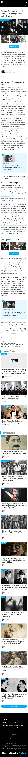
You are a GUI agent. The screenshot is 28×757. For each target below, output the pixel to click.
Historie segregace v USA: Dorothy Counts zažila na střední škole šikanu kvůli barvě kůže (14, 478)
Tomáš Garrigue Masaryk (8, 344)
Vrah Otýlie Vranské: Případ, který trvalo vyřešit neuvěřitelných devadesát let (13, 614)
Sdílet (2, 76)
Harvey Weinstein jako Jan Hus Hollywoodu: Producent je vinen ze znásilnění (14, 423)
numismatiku (14, 749)
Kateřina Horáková (8, 376)
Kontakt (4, 722)
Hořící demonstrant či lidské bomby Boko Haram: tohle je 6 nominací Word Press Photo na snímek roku (14, 371)
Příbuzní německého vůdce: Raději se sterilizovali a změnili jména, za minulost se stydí (14, 696)
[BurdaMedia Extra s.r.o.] (14, 753)
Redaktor (6, 427)
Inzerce (4, 730)
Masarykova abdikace (10, 240)
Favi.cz (16, 746)
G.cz (9, 745)
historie (4, 343)
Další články (14, 706)
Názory (18, 5)
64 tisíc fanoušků (15, 734)
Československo (12, 343)
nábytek (20, 746)
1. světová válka (16, 346)
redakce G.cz (4, 401)
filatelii (24, 748)
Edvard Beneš (5, 231)
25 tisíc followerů (15, 739)
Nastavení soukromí (18, 717)
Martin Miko (6, 456)
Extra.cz (11, 746)
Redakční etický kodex (8, 725)
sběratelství (20, 748)
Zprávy (3, 5)
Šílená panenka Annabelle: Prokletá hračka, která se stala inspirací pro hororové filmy (14, 560)
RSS (15, 722)
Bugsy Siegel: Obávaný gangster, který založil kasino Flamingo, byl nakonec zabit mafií (14, 587)
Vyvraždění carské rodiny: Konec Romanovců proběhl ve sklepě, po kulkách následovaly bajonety (13, 641)
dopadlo (13, 333)
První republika (6, 346)
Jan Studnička (8, 70)
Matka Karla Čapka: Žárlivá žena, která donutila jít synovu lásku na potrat (13, 669)
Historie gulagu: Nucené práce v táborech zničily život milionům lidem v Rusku (12, 533)
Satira (10, 5)
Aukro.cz (8, 748)
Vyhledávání (26, 2)
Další (25, 5)
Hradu (3, 131)
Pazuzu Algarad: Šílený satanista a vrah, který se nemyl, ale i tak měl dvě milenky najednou (14, 505)
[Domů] (4, 2)
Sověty (10, 104)
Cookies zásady (17, 730)
